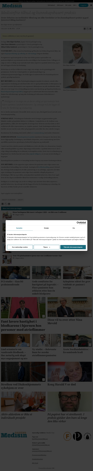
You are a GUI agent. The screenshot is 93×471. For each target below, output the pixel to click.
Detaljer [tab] (46, 228)
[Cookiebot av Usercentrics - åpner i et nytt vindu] (78, 223)
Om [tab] (74, 228)
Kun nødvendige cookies (20, 247)
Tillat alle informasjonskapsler (73, 247)
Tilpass (45, 247)
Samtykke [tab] (19, 228)
